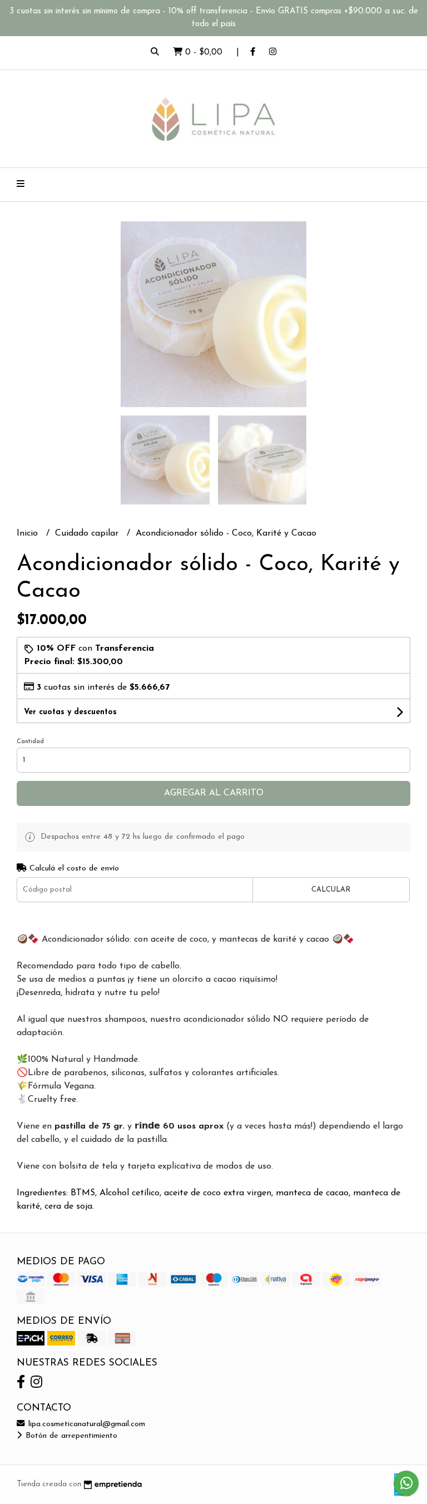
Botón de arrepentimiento (70, 1436)
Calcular (330, 889)
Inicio (29, 533)
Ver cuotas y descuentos (70, 712)
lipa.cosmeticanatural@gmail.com (85, 1424)
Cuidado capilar (88, 533)
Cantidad (30, 742)
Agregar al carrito (214, 793)
